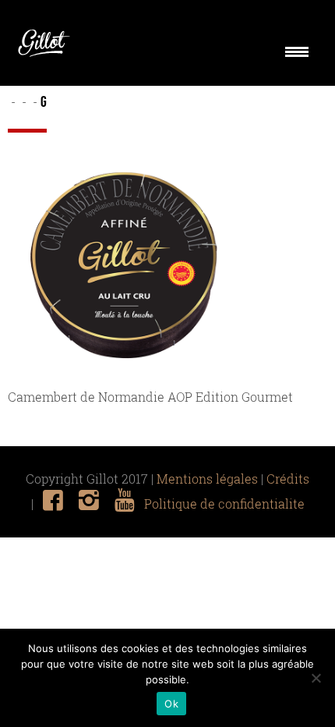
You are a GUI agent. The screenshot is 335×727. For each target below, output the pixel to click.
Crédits (287, 479)
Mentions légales (207, 479)
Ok (171, 703)
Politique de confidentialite (224, 503)
